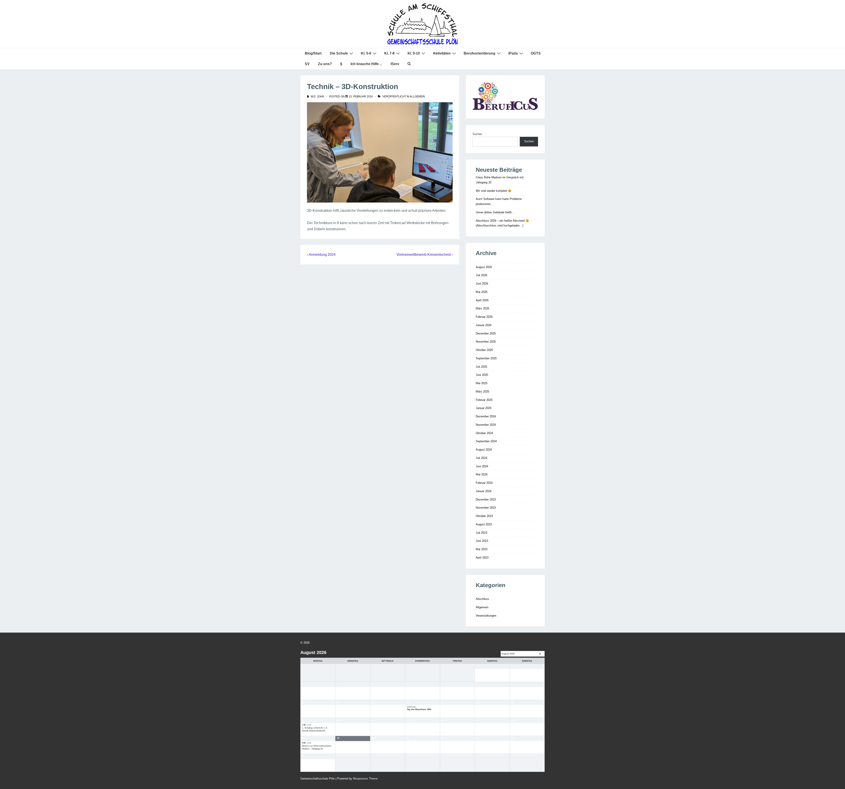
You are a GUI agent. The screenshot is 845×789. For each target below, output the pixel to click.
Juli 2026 (481, 275)
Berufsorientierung (479, 53)
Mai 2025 (481, 383)
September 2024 (486, 441)
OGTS (536, 53)
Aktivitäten (442, 53)
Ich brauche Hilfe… (366, 64)
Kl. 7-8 (389, 53)
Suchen (477, 134)
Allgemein (417, 96)
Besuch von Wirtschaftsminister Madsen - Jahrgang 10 (316, 747)
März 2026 (482, 308)
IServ (395, 64)
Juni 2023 (482, 540)
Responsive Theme (365, 778)
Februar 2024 (484, 482)
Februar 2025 (484, 400)
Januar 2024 (483, 491)
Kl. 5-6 (366, 53)
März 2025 (482, 391)
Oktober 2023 (484, 516)
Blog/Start (313, 53)
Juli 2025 (481, 366)
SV (307, 64)
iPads (513, 53)
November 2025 (486, 341)
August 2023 (484, 524)
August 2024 (484, 449)
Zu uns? (325, 64)
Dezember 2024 (486, 416)
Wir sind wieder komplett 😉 (493, 190)
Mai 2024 (481, 474)
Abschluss (482, 599)
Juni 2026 (482, 283)
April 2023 (482, 557)
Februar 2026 (484, 316)
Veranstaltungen (486, 615)
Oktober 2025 (484, 350)
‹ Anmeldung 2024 (321, 254)
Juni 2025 (482, 374)
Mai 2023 (481, 549)
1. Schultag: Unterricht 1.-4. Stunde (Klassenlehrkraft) (315, 729)
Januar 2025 (483, 408)
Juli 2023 (481, 532)
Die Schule (339, 53)
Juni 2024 (482, 466)
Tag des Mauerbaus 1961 (419, 709)
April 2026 (482, 300)
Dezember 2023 (486, 499)
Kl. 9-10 (414, 53)
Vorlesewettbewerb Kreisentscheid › (425, 254)
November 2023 (486, 507)
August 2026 (484, 267)
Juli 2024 (481, 458)
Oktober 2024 (484, 433)
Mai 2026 (481, 292)
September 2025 (486, 358)
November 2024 (486, 424)
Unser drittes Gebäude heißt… (495, 212)
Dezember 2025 (486, 333)
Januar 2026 (483, 325)
